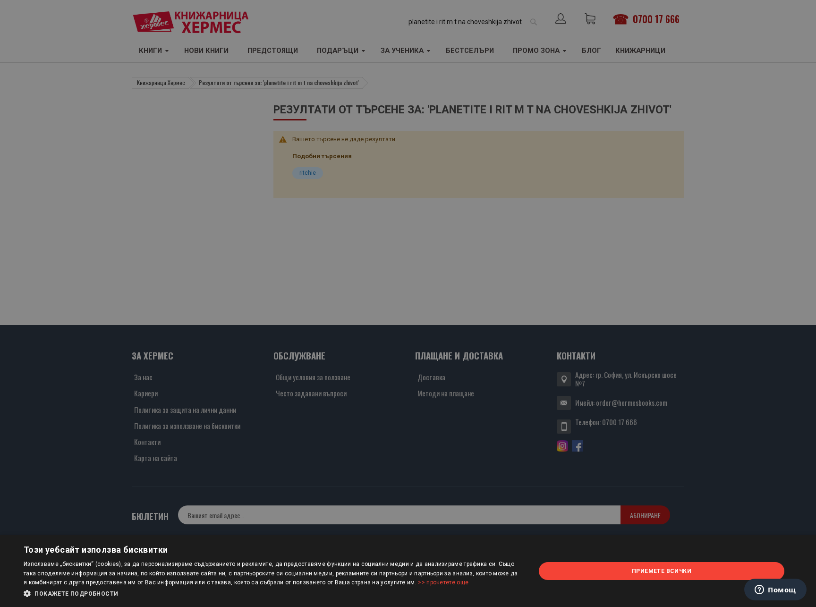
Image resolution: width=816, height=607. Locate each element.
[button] (272, 594)
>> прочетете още (443, 582)
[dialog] (408, 571)
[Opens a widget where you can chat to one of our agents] (775, 590)
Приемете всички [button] (661, 571)
